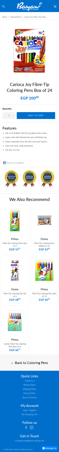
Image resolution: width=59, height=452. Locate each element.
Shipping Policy (29, 389)
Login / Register (29, 410)
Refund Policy (29, 385)
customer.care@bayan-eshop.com (29, 440)
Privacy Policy (29, 393)
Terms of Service (29, 397)
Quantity (6, 108)
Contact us (29, 380)
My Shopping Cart (29, 414)
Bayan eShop (14, 449)
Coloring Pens (15, 17)
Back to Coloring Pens (31, 363)
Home (4, 17)
